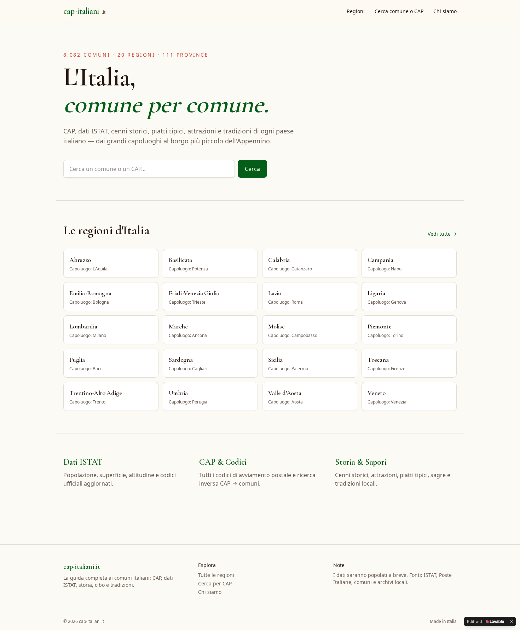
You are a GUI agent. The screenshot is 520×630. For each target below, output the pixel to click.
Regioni (356, 11)
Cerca (252, 169)
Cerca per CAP (215, 583)
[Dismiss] (511, 621)
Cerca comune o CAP (399, 11)
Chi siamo (445, 11)
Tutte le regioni (216, 575)
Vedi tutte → (442, 233)
